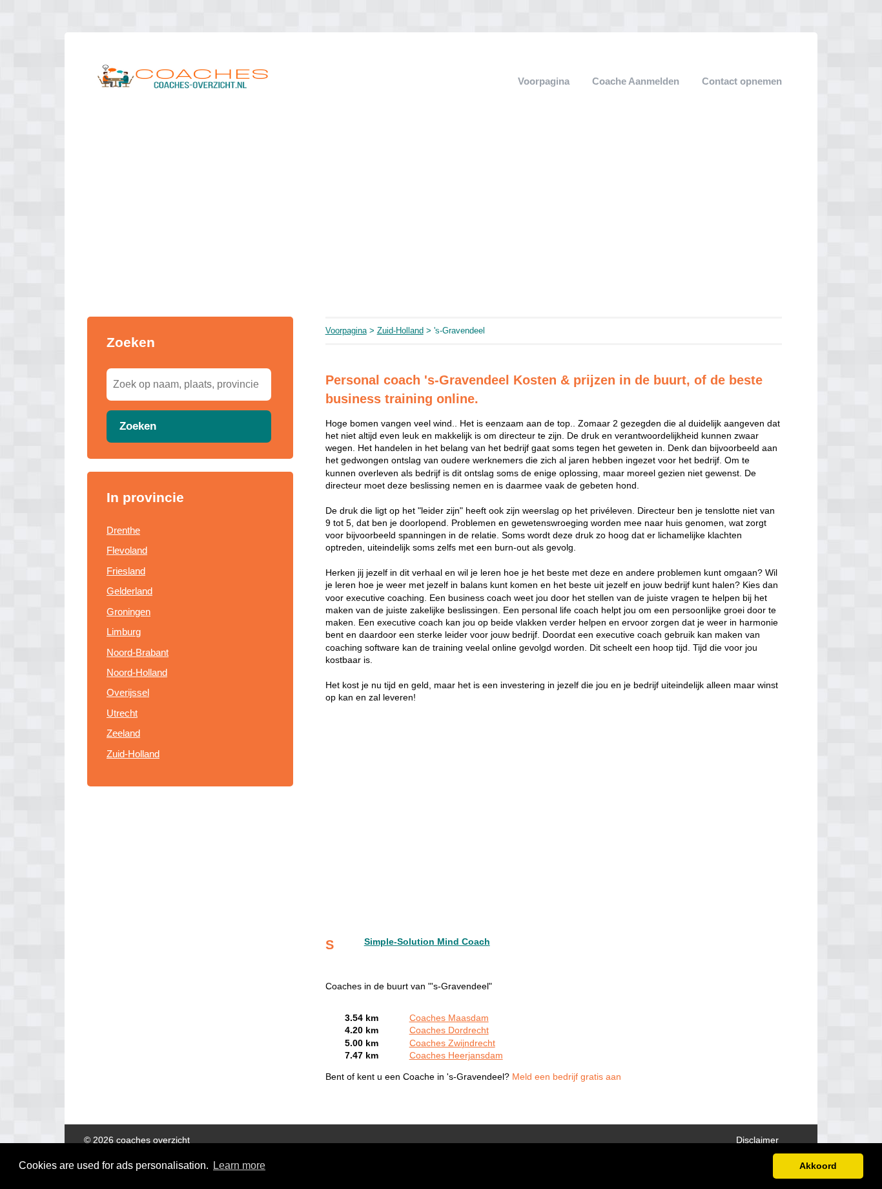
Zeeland (123, 733)
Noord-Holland (137, 672)
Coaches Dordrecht (449, 1030)
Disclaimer (757, 1140)
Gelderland (129, 590)
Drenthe (123, 530)
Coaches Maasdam (449, 1018)
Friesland (126, 570)
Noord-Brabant (138, 652)
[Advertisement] (441, 219)
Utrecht (122, 713)
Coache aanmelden (635, 81)
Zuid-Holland (133, 753)
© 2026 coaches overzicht (137, 1140)
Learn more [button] (239, 1165)
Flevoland (127, 550)
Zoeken (137, 426)
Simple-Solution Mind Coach (427, 942)
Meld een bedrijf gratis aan (566, 1077)
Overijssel (128, 692)
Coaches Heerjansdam (456, 1055)
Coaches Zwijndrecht (452, 1043)
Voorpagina (543, 81)
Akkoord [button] (818, 1166)
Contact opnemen (742, 81)
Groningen (128, 611)
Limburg (124, 631)
